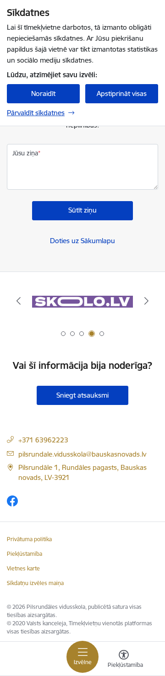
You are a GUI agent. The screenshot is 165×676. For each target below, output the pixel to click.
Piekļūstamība (24, 553)
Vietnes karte (23, 568)
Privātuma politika (29, 539)
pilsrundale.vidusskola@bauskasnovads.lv (82, 454)
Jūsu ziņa (25, 153)
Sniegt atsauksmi (82, 395)
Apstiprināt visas (122, 93)
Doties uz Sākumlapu (82, 240)
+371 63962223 (43, 440)
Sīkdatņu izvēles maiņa (35, 583)
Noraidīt (43, 93)
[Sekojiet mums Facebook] (12, 500)
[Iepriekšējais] (18, 300)
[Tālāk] (146, 300)
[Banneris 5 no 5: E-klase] (82, 301)
